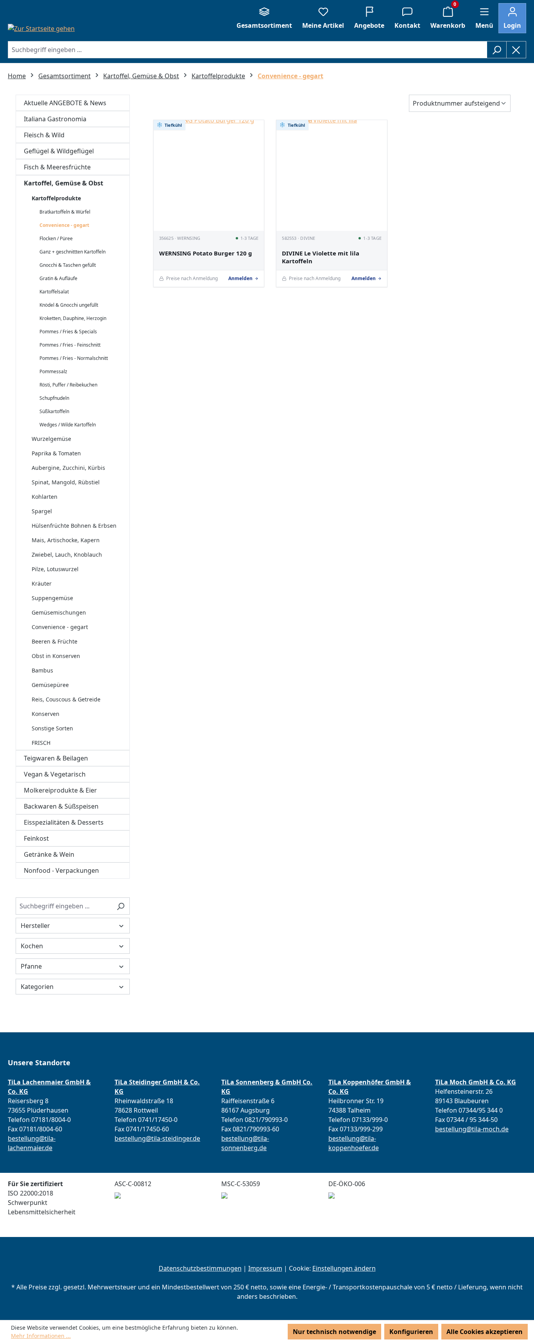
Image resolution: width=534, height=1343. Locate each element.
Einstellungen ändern (344, 1268)
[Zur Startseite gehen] (41, 28)
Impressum (265, 1268)
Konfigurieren (411, 1331)
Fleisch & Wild (44, 135)
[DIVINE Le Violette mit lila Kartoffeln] (331, 175)
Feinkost (36, 838)
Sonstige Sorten (52, 728)
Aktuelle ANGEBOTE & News (65, 103)
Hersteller (35, 925)
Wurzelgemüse (51, 438)
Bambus (42, 670)
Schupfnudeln (54, 398)
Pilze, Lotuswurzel (55, 569)
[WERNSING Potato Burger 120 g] (209, 175)
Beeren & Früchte (54, 641)
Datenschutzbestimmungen (200, 1268)
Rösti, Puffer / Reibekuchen (68, 384)
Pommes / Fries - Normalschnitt (73, 358)
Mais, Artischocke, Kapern (66, 540)
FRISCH (41, 742)
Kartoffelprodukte (56, 198)
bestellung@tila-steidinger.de (157, 1138)
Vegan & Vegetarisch (55, 774)
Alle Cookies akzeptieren (484, 1331)
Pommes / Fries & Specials (68, 331)
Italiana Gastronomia (55, 119)
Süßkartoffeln (54, 411)
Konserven (45, 713)
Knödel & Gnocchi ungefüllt (68, 305)
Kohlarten (44, 496)
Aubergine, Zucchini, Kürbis (68, 467)
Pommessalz (53, 371)
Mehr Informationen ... (41, 1335)
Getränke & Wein (49, 854)
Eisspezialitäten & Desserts (64, 822)
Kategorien (37, 986)
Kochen (32, 946)
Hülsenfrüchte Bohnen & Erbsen (74, 525)
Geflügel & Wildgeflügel (59, 151)
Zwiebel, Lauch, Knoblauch (67, 554)
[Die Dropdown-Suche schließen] (516, 49)
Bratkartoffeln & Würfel (64, 212)
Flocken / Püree (56, 238)
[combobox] (247, 49)
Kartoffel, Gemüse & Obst (63, 183)
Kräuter (42, 583)
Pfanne (31, 966)
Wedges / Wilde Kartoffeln (67, 424)
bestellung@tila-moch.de (472, 1129)
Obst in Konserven (56, 656)
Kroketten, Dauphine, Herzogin (72, 318)
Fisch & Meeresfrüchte (57, 167)
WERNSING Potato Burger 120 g (205, 253)
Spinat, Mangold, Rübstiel (66, 482)
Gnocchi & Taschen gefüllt (67, 265)
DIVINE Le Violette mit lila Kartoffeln (320, 257)
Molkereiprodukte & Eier (60, 790)
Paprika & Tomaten (56, 453)
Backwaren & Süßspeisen (61, 806)
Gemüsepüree (50, 685)
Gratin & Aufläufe (58, 278)
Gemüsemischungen (59, 612)
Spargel (42, 511)
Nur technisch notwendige (334, 1331)
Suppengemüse (52, 598)
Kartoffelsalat (54, 291)
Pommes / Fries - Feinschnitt (69, 345)
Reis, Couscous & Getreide (66, 699)
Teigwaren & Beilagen (56, 758)
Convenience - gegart (64, 225)
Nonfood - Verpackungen (61, 870)
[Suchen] (497, 49)
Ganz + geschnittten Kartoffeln (72, 251)
